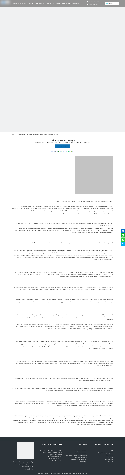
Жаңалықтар (109, 459)
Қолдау (110, 461)
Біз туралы (109, 455)
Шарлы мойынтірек (81, 451)
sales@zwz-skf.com (94, 4)
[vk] (32, 469)
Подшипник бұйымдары (105, 453)
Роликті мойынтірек (81, 453)
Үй (112, 450)
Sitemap (68, 473)
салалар (110, 457)
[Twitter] (26, 469)
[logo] (25, 450)
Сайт (88, 142)
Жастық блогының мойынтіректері (76, 455)
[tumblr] (29, 469)
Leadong (84, 473)
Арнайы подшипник (81, 457)
